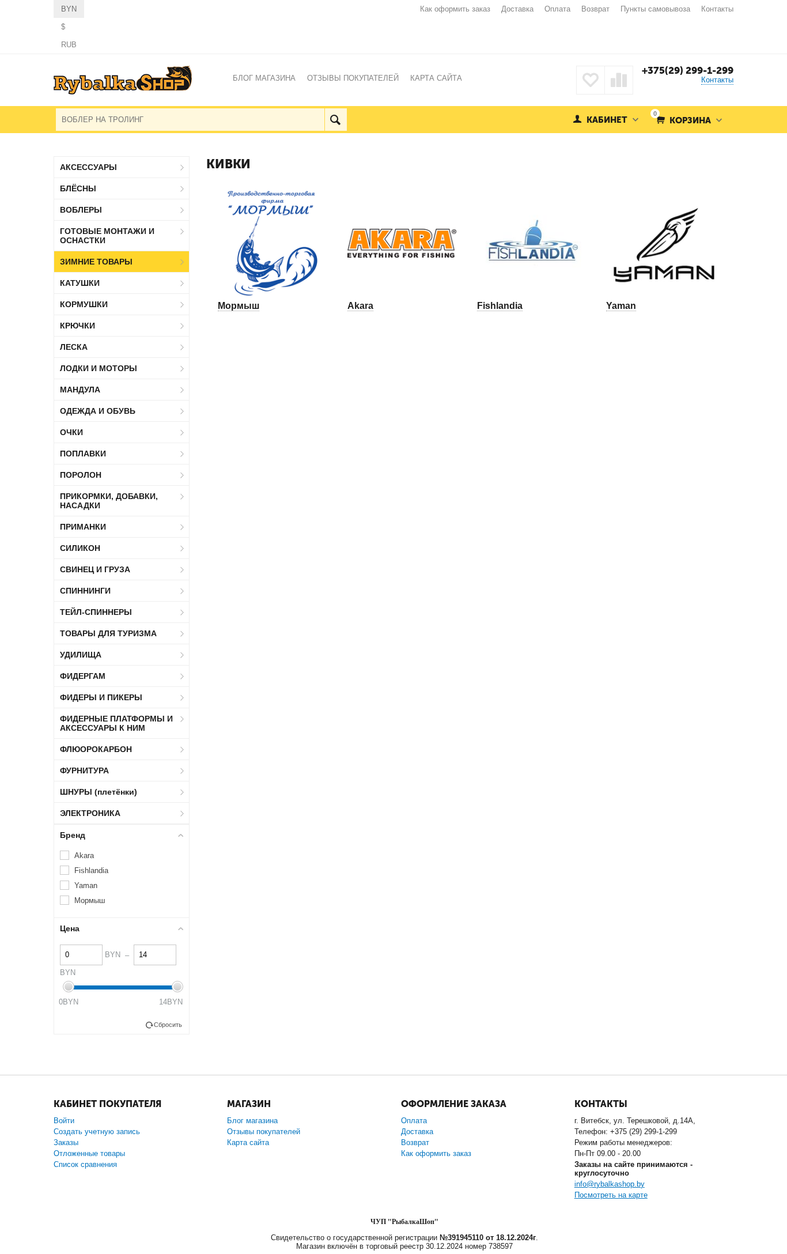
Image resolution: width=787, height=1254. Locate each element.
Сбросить (168, 1024)
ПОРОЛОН (80, 474)
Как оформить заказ (455, 9)
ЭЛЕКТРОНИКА (90, 813)
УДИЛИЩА (80, 654)
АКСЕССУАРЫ (88, 167)
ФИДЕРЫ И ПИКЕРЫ (101, 697)
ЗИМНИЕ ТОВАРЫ (96, 261)
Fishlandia (500, 306)
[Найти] (335, 119)
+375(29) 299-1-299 (687, 70)
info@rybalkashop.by (609, 1184)
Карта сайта (248, 1142)
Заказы (66, 1142)
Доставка (517, 9)
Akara (360, 306)
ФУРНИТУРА (84, 770)
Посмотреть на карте (611, 1195)
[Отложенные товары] (590, 80)
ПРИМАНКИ (83, 526)
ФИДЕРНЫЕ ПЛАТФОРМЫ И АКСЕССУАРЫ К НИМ (116, 723)
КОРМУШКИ (84, 304)
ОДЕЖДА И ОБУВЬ (97, 411)
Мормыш (238, 306)
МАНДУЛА (80, 389)
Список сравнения (85, 1164)
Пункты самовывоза (655, 9)
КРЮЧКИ (77, 325)
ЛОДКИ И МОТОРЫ (98, 368)
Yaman (621, 306)
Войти (64, 1120)
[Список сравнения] (618, 80)
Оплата (557, 9)
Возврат (595, 9)
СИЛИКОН (80, 548)
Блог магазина (252, 1120)
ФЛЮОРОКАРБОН (96, 749)
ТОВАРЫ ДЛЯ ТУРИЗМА (108, 633)
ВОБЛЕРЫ (81, 209)
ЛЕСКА (74, 347)
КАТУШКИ (80, 283)
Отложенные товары (89, 1153)
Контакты (717, 9)
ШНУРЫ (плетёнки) (98, 791)
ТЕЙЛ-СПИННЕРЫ (96, 612)
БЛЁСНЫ (78, 188)
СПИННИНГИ (85, 590)
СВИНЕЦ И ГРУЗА (95, 569)
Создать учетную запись (97, 1131)
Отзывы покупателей (263, 1131)
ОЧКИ (71, 432)
